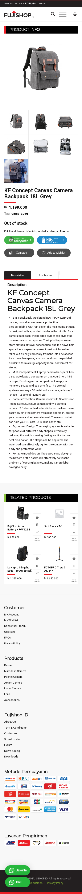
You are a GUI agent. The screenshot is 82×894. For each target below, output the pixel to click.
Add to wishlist (56, 252)
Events (8, 745)
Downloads (11, 756)
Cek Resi (9, 631)
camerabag (19, 213)
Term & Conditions (15, 727)
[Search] (51, 14)
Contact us (10, 733)
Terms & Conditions (30, 883)
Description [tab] (17, 275)
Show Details (37, 524)
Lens (7, 694)
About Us (10, 721)
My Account (11, 614)
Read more (37, 517)
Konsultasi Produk (15, 626)
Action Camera (13, 682)
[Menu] (60, 14)
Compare (21, 252)
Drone (8, 665)
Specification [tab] (45, 275)
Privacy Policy (12, 643)
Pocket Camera (13, 676)
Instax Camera (12, 688)
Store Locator (12, 739)
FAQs (7, 637)
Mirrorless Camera (15, 671)
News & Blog (12, 750)
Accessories (12, 700)
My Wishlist (11, 620)
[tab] (66, 273)
